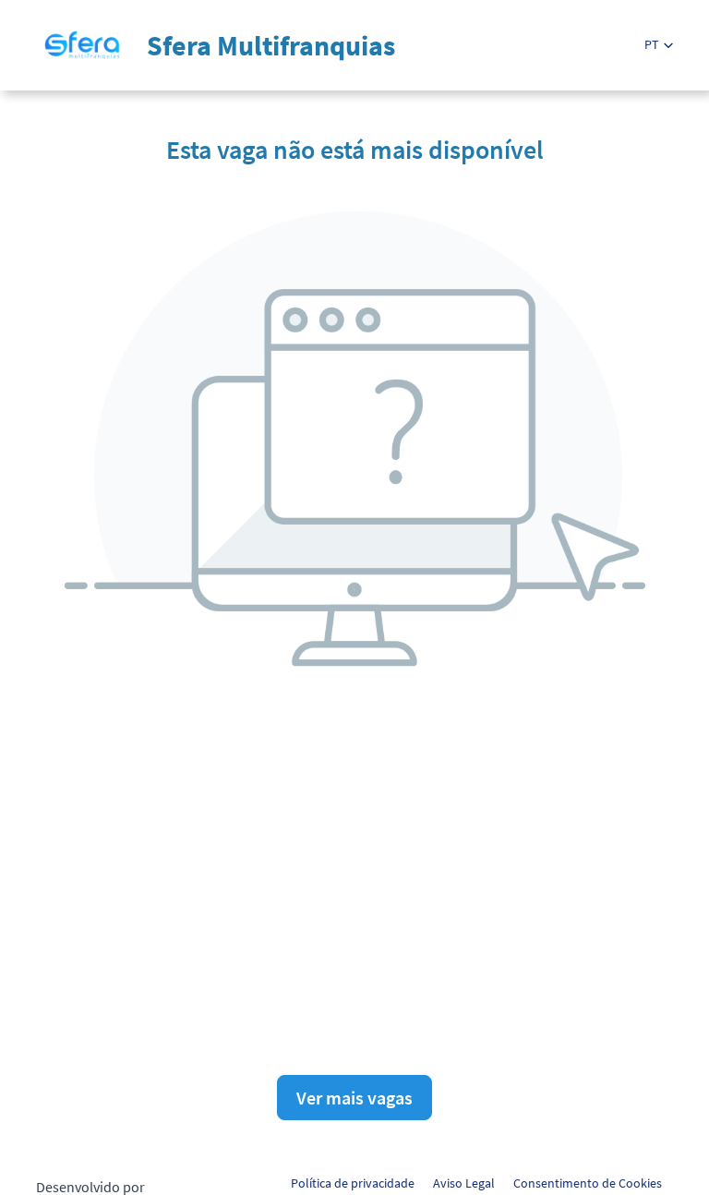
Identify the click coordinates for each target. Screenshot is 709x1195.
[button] (658, 45)
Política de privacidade (353, 1183)
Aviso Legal (464, 1183)
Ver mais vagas (354, 1097)
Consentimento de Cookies (587, 1183)
